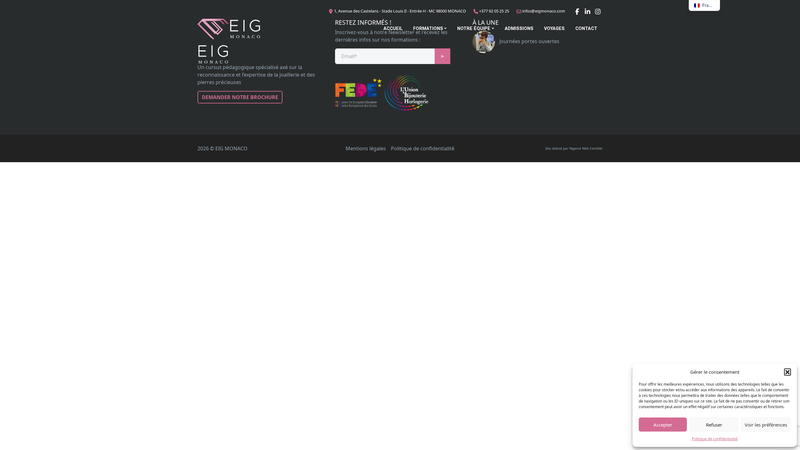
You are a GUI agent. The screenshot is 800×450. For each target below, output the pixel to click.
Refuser (714, 425)
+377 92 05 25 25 (494, 11)
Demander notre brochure (240, 97)
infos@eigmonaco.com (543, 11)
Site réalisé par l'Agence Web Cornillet (573, 148)
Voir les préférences (766, 425)
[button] (787, 372)
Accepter (662, 425)
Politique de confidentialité (715, 439)
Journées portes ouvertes (528, 41)
